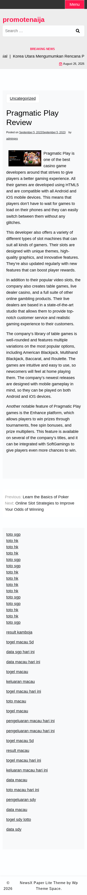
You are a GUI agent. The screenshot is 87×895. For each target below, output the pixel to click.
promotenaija (24, 19)
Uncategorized (23, 98)
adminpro (12, 138)
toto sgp (13, 622)
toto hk (12, 616)
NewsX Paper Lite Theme (43, 883)
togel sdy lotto (18, 819)
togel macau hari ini (23, 691)
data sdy (13, 829)
